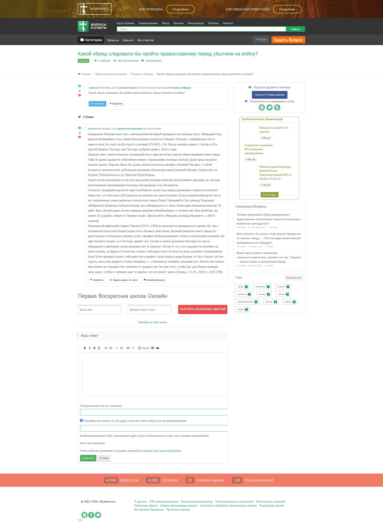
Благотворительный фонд (197, 501)
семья (283, 294)
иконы (270, 301)
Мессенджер (196, 23)
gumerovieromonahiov (130, 128)
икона (264, 294)
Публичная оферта (146, 505)
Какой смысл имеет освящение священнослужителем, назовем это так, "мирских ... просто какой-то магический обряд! (269, 257)
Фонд (165, 23)
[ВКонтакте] (262, 106)
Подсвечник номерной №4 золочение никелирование (258, 149)
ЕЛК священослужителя (164, 501)
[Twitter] (269, 106)
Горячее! (128, 40)
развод (244, 294)
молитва (262, 286)
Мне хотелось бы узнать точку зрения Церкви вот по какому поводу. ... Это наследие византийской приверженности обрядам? (269, 238)
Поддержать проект (271, 505)
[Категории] (91, 39)
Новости (228, 23)
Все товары (269, 194)
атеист (282, 286)
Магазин (179, 23)
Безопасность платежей (270, 501)
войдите (148, 450)
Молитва (213, 23)
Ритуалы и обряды (174, 60)
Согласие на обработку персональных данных (228, 505)
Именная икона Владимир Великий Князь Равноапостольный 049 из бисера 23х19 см (275, 172)
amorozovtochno (127, 87)
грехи (290, 301)
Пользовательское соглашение (234, 501)
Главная (86, 74)
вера (242, 309)
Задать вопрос (288, 39)
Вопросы (113, 40)
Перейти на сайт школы (152, 322)
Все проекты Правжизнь (149, 509)
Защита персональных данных (178, 505)
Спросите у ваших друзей (269, 94)
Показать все (293, 277)
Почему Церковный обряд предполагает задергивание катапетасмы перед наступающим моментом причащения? (268, 219)
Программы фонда (178, 509)
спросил (93, 87)
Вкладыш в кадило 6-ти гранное (274, 129)
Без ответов (145, 40)
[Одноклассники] (277, 106)
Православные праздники (111, 74)
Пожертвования (148, 23)
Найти (295, 29)
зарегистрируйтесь (170, 450)
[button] (84, 348)
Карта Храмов (125, 23)
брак (242, 286)
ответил (92, 128)
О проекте (140, 501)
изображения (247, 301)
